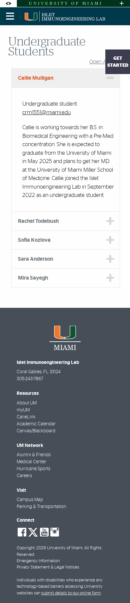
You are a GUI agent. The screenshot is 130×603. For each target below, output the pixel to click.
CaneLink (26, 417)
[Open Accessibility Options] (8, 3)
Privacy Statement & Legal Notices (48, 567)
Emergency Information (38, 561)
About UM (27, 403)
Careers (24, 476)
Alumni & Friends (34, 455)
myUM (23, 410)
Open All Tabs (104, 61)
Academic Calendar (36, 424)
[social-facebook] (22, 532)
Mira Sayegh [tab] (33, 278)
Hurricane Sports (33, 469)
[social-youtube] (44, 532)
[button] (115, 584)
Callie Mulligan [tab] (35, 78)
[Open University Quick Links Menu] (121, 3)
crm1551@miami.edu (46, 112)
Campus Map (30, 499)
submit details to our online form (71, 593)
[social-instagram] (54, 532)
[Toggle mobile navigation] (10, 16)
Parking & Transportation (41, 506)
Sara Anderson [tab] (35, 259)
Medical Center (31, 462)
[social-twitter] (33, 531)
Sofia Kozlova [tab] (34, 240)
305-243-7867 (30, 379)
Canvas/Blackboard (36, 431)
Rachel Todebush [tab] (38, 221)
